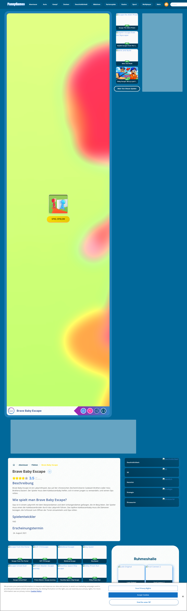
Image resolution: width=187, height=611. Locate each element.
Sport (134, 4)
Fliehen (35, 465)
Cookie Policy (36, 591)
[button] (166, 4)
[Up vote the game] (83, 411)
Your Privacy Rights (143, 588)
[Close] (183, 596)
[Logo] (16, 4)
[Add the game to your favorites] (50, 472)
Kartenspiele (111, 4)
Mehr (159, 4)
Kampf (55, 4)
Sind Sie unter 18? (144, 602)
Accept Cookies (143, 595)
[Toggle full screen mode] (103, 411)
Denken (66, 4)
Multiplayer (147, 4)
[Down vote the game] (90, 411)
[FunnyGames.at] (13, 465)
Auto (45, 4)
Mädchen (96, 4)
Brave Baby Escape (49, 465)
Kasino (124, 4)
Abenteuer (33, 4)
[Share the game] (97, 411)
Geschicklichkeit (81, 4)
